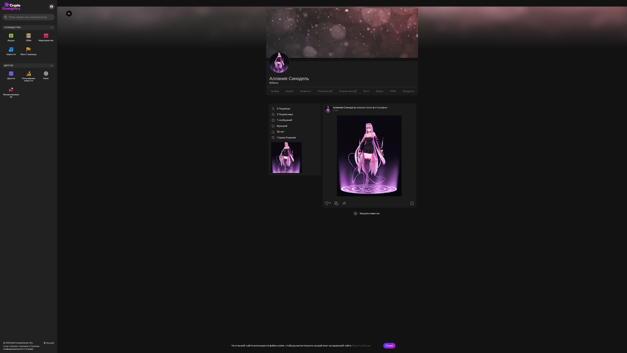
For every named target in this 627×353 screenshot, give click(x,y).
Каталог (14, 346)
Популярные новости (28, 79)
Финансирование (11, 95)
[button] (389, 345)
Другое (11, 78)
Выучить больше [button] (361, 345)
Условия (29, 349)
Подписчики (347, 91)
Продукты (408, 91)
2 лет (335, 110)
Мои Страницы (29, 54)
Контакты (24, 346)
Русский (50, 343)
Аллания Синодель (344, 107)
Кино (46, 78)
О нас (6, 346)
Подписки (325, 91)
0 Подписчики (285, 114)
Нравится (305, 91)
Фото (366, 91)
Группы (290, 91)
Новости (11, 54)
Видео (11, 40)
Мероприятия (46, 40)
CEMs (28, 40)
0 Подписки (283, 108)
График (275, 91)
